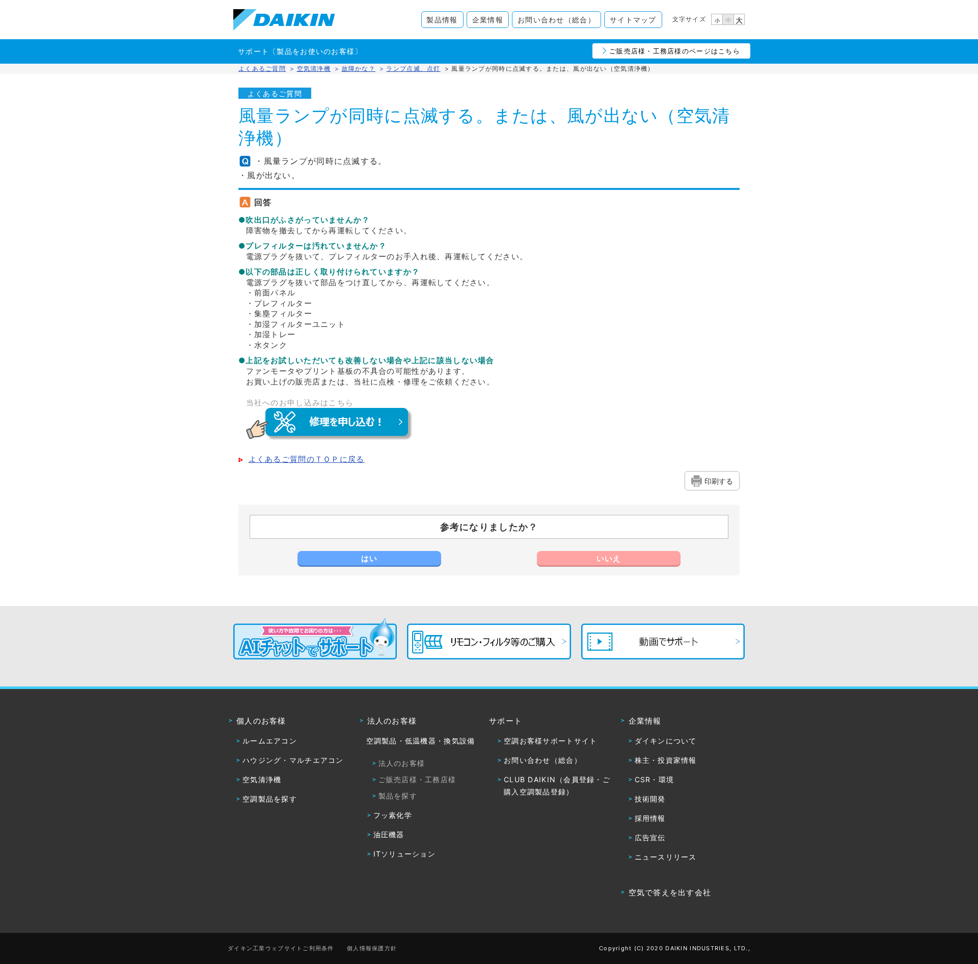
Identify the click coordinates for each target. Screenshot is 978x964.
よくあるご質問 (262, 68)
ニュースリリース (666, 856)
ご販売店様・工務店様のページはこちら (674, 51)
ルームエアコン (269, 740)
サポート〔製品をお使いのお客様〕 (300, 51)
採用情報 (650, 818)
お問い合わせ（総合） (556, 19)
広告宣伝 (650, 837)
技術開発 (650, 798)
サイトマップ (633, 19)
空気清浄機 (261, 779)
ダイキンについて (666, 740)
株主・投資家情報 (666, 760)
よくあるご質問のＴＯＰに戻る (307, 459)
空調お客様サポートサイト (550, 740)
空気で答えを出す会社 (670, 892)
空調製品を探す (269, 798)
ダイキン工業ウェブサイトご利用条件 (281, 948)
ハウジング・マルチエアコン (293, 760)
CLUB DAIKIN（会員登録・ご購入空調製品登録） (557, 785)
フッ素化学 (392, 815)
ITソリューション (404, 853)
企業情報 (487, 19)
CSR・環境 (654, 779)
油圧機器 (388, 834)
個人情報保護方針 (372, 948)
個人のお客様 (261, 721)
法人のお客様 (392, 721)
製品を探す (397, 795)
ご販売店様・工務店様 (417, 779)
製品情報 (441, 19)
